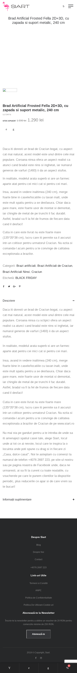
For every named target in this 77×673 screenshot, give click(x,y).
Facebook (43, 465)
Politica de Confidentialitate (38, 598)
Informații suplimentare (17, 499)
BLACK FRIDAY (26, 278)
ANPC (38, 590)
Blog (38, 545)
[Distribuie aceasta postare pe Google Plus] (14, 286)
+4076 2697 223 (38, 567)
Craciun (37, 272)
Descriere (9, 300)
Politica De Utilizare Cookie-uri (39, 605)
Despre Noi (38, 552)
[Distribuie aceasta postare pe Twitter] (9, 286)
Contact (38, 559)
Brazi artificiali (26, 265)
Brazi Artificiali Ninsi (16, 272)
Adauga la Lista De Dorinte (6, 129)
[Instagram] (41, 658)
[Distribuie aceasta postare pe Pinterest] (19, 286)
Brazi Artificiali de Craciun (54, 265)
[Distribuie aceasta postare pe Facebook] (3, 286)
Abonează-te (38, 634)
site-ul (60, 459)
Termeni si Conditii (39, 583)
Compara (13, 129)
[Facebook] (36, 658)
